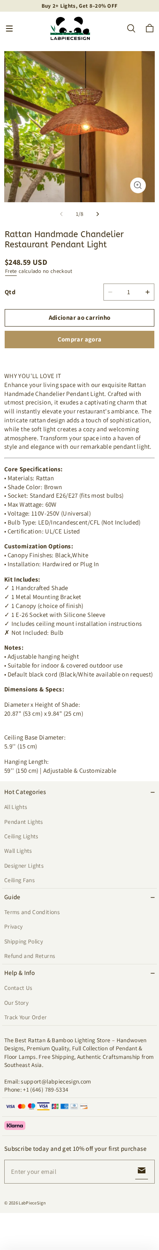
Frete (11, 271)
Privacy (13, 926)
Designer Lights (24, 865)
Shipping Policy (23, 941)
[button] (9, 28)
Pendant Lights (23, 822)
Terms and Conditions (32, 912)
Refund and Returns (29, 956)
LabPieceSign (32, 1203)
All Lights (15, 807)
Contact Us (18, 988)
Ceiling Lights (21, 836)
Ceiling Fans (19, 880)
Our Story (16, 1002)
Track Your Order (25, 1017)
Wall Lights (18, 850)
